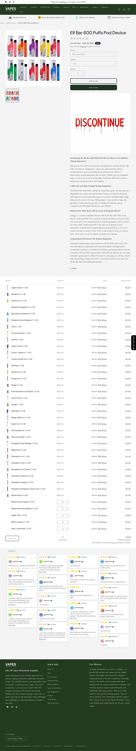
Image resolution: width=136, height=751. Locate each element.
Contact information (81, 746)
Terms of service (57, 746)
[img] (77, 38)
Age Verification (53, 703)
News (49, 673)
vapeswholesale (15, 746)
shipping (113, 543)
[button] (24, 7)
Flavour (72, 50)
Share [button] (74, 268)
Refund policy (37, 746)
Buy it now (94, 87)
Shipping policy (68, 746)
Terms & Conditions (54, 688)
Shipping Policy (52, 681)
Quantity (72, 60)
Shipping (83, 46)
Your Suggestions (53, 692)
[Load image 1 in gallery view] (12, 95)
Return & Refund (52, 684)
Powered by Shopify (25, 746)
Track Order (51, 699)
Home (2, 23)
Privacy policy (52, 677)
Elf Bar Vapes (11, 23)
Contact (50, 696)
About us (50, 669)
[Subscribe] (84, 719)
